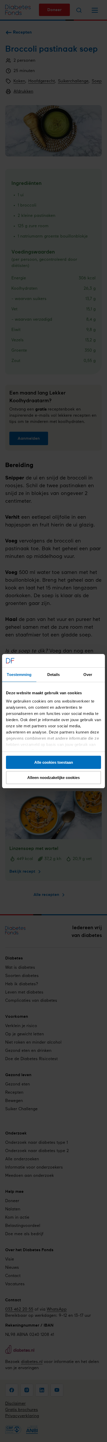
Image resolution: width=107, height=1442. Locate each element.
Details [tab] (53, 674)
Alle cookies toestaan (53, 762)
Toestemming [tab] (19, 674)
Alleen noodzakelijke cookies (53, 777)
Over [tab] (87, 674)
